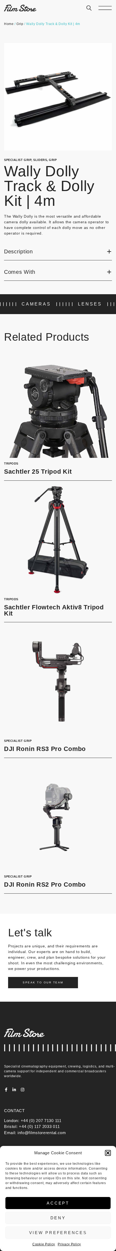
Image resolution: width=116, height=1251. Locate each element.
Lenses (90, 304)
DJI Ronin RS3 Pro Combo (45, 749)
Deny (58, 1218)
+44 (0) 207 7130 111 (41, 1120)
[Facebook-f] (6, 1090)
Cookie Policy (43, 1244)
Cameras (36, 304)
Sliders (40, 159)
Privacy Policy (69, 1244)
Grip (19, 24)
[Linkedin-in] (14, 1090)
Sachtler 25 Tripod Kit (38, 471)
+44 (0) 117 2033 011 (39, 1126)
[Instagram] (23, 1090)
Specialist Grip (17, 159)
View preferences (58, 1232)
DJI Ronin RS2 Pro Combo (45, 884)
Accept (58, 1203)
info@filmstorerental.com (42, 1132)
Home (8, 24)
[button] (108, 1153)
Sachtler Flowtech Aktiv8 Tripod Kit (54, 610)
